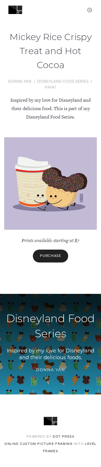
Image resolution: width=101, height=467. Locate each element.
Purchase (50, 256)
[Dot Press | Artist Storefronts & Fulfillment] (90, 10)
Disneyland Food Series (63, 81)
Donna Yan (20, 81)
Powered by (50, 436)
